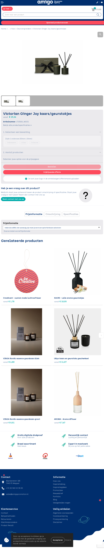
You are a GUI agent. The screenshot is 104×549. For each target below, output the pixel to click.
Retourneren (6, 519)
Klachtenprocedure (9, 522)
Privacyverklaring (60, 519)
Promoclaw (58, 490)
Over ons (56, 481)
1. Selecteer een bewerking (16, 132)
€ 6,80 (9, 362)
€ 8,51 (8, 422)
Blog (55, 500)
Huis (13, 29)
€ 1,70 (8, 301)
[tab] (33, 214)
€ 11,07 (60, 362)
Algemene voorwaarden (63, 513)
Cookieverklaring (60, 516)
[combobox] (49, 15)
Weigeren (68, 540)
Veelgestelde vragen (61, 503)
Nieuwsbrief (58, 493)
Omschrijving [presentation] (53, 214)
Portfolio (57, 497)
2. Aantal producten (13, 152)
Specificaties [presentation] (70, 214)
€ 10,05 (60, 301)
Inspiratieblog (59, 484)
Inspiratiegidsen (60, 487)
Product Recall (7, 525)
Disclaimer (57, 522)
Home (3, 29)
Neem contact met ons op (13, 199)
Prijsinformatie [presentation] (33, 214)
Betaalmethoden (8, 516)
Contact (4, 513)
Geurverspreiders (24, 29)
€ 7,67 (59, 422)
